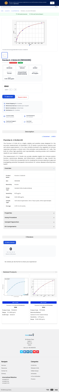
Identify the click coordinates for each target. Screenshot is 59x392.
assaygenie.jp (5, 381)
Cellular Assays (34, 370)
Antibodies (33, 373)
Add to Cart (9, 96)
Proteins (33, 379)
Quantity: (7, 89)
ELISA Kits (33, 365)
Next (56, 272)
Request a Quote (22, 97)
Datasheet (13, 62)
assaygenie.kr (5, 379)
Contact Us (4, 370)
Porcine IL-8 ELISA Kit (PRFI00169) (44, 305)
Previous (54, 272)
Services (3, 365)
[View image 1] (5, 55)
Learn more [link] (16, 3)
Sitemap (3, 373)
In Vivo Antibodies (35, 376)
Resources (4, 368)
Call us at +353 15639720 (29, 347)
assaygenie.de (5, 383)
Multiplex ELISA (35, 368)
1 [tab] (29, 45)
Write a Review (10, 242)
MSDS (21, 62)
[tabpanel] (29, 32)
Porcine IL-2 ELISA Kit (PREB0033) (15, 305)
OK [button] (52, 3)
